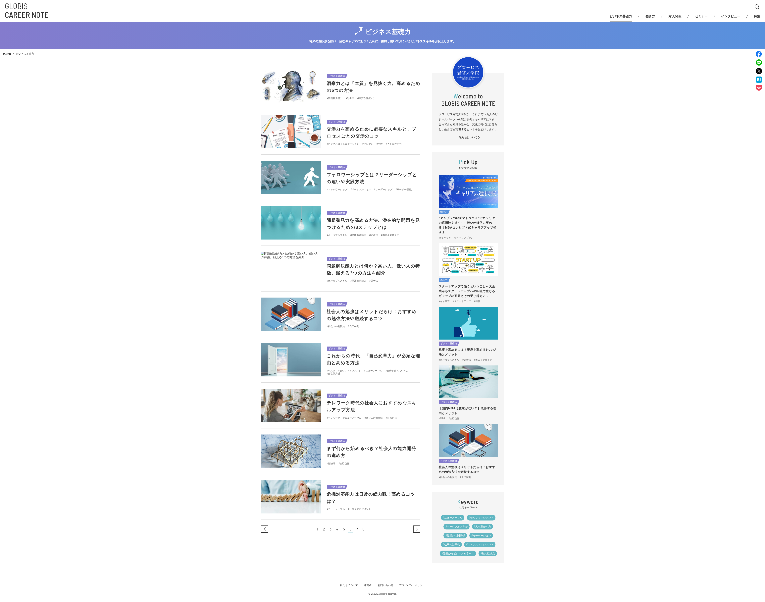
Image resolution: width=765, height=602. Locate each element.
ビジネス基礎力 (621, 16)
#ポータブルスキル (456, 526)
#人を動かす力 (482, 526)
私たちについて (468, 137)
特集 (757, 16)
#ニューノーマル (452, 517)
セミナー (701, 16)
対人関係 (675, 16)
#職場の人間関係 (455, 535)
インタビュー (730, 16)
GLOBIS (27, 10)
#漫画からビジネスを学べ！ (458, 553)
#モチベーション (481, 535)
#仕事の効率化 (451, 544)
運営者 (368, 585)
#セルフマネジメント (481, 517)
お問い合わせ (385, 585)
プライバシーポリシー (412, 585)
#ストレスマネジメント (479, 544)
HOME (7, 53)
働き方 (650, 16)
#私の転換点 (488, 553)
